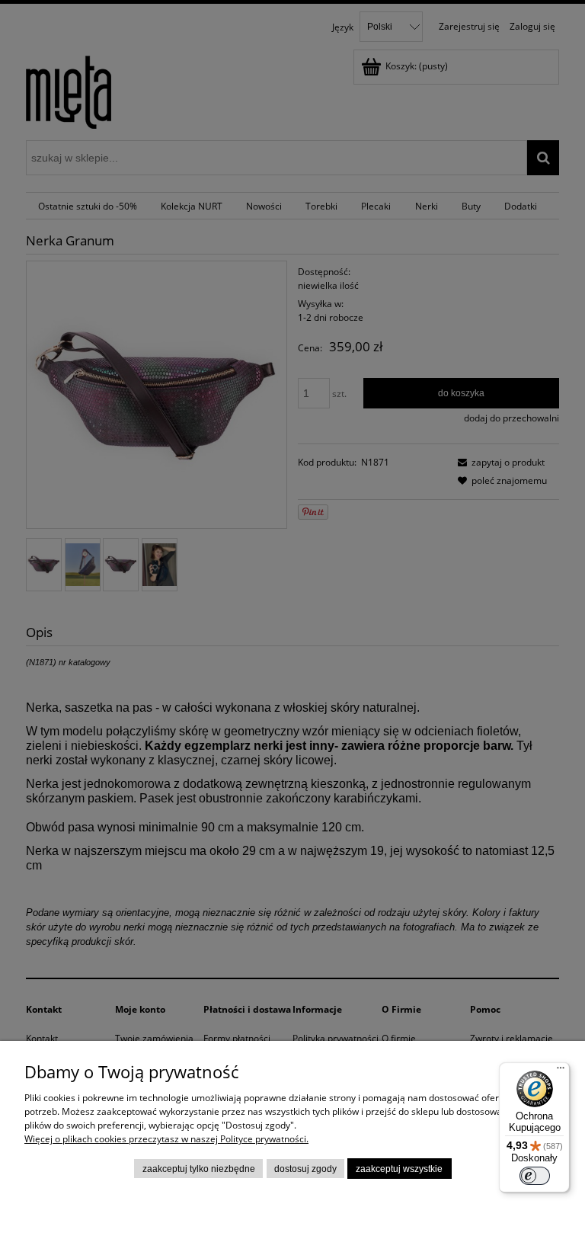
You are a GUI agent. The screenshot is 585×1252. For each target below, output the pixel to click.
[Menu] (560, 1071)
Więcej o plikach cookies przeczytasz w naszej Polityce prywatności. (166, 1138)
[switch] (534, 1176)
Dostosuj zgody (305, 1169)
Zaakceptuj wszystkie (399, 1169)
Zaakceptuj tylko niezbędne (198, 1169)
